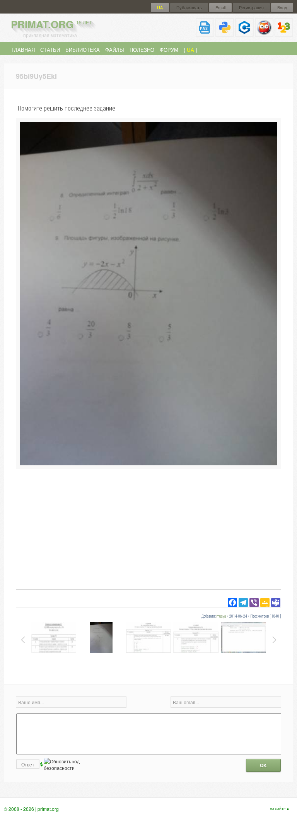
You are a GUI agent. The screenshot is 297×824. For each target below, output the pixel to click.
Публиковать (189, 7)
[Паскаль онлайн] (205, 33)
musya (221, 616)
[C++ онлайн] (244, 33)
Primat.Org (51, 24)
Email (220, 7)
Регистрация (251, 7)
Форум (169, 49)
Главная (23, 49)
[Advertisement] (148, 533)
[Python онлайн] (224, 33)
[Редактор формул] (284, 33)
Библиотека (82, 49)
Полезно (142, 49)
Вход (282, 7)
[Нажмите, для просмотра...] (148, 463)
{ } (190, 49)
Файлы (114, 49)
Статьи (50, 49)
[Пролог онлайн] (264, 33)
